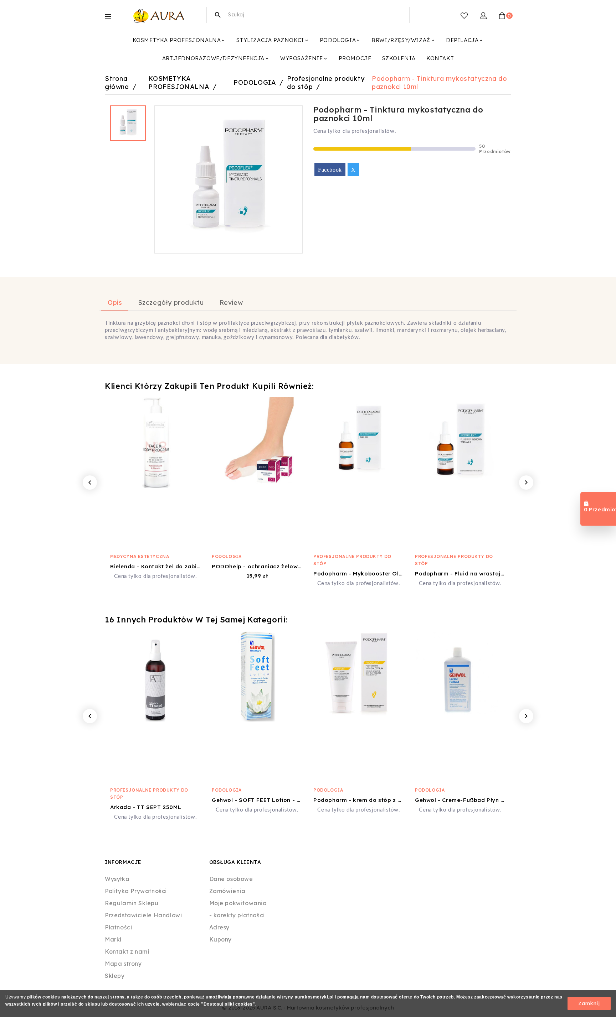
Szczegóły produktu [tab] (171, 302)
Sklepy (115, 975)
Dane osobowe (231, 878)
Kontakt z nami (127, 951)
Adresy (219, 927)
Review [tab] (231, 302)
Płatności (118, 927)
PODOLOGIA (226, 556)
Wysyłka (117, 878)
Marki (113, 939)
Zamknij (589, 1003)
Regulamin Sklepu (132, 903)
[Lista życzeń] (464, 15)
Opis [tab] (115, 302)
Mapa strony (123, 963)
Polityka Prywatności (136, 891)
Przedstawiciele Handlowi (143, 915)
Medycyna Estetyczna (139, 556)
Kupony (220, 939)
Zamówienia (227, 891)
